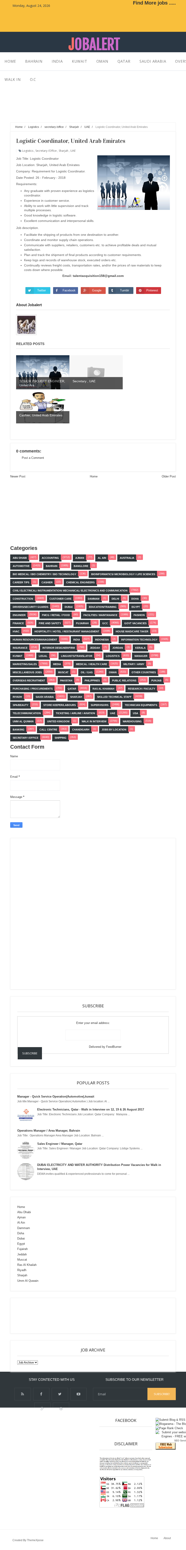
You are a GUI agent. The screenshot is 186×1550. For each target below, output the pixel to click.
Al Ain (102, 557)
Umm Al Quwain (23, 721)
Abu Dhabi (20, 557)
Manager (141, 656)
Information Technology (139, 639)
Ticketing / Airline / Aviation (75, 713)
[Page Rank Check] (169, 1428)
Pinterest (152, 290)
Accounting (50, 557)
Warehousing (132, 721)
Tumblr (124, 290)
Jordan (117, 647)
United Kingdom (58, 721)
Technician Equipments (141, 705)
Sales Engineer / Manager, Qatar (59, 1143)
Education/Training (103, 607)
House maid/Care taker (132, 631)
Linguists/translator (76, 656)
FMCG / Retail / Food (56, 615)
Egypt (136, 607)
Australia (127, 557)
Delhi (115, 598)
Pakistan (66, 680)
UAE (73, 151)
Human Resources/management (35, 639)
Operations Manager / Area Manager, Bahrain (48, 1130)
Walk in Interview (94, 721)
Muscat (63, 672)
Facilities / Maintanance (100, 615)
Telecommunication (27, 713)
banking (18, 729)
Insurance (20, 647)
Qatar (72, 688)
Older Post (169, 476)
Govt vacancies (135, 623)
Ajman (79, 557)
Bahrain (51, 566)
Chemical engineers (80, 582)
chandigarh (80, 729)
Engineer (19, 615)
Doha (135, 598)
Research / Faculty (141, 688)
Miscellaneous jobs (27, 672)
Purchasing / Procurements (33, 688)
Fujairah (82, 623)
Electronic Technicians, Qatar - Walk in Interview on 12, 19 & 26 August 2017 (90, 1109)
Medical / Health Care (91, 664)
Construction (23, 598)
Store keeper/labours (59, 705)
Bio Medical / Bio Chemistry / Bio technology (44, 574)
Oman (113, 672)
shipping (60, 737)
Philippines (92, 680)
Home (94, 476)
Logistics (27, 151)
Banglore (81, 566)
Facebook (69, 290)
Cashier (47, 582)
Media (57, 664)
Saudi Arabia (45, 697)
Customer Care (60, 598)
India (76, 639)
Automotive (21, 566)
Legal (43, 656)
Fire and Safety (50, 623)
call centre (48, 729)
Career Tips (21, 582)
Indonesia (102, 639)
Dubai (69, 607)
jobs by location (114, 729)
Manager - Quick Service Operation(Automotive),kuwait (55, 1096)
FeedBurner (113, 1046)
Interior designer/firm (58, 647)
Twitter (41, 290)
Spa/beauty (20, 705)
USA (135, 713)
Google (96, 290)
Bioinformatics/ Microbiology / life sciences (123, 574)
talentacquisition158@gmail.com (98, 276)
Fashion (139, 615)
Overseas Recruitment (29, 680)
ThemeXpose (35, 1540)
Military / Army (133, 664)
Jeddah (95, 647)
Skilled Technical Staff (114, 697)
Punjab (156, 680)
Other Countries (144, 672)
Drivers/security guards (30, 607)
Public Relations (124, 680)
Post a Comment (33, 458)
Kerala (140, 647)
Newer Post (17, 476)
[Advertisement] (92, 111)
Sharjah (63, 151)
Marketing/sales (25, 664)
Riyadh (17, 697)
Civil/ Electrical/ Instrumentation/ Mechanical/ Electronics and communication (70, 590)
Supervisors (99, 705)
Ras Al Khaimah (103, 688)
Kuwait (17, 656)
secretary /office (46, 151)
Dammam (93, 598)
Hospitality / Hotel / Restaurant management (66, 631)
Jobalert (94, 44)
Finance (18, 623)
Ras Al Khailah (27, 1265)
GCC (105, 623)
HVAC (16, 631)
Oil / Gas (87, 672)
